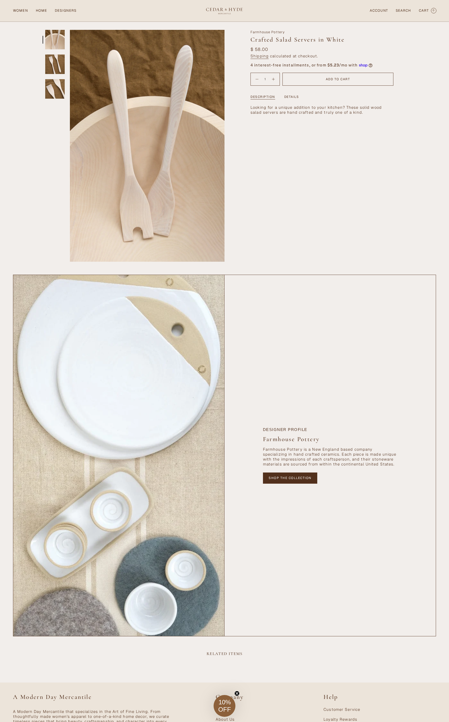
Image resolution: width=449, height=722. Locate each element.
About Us (225, 719)
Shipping (259, 55)
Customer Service (341, 709)
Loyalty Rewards (340, 719)
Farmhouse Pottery (267, 32)
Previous (70, 146)
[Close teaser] (237, 693)
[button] (20, 11)
